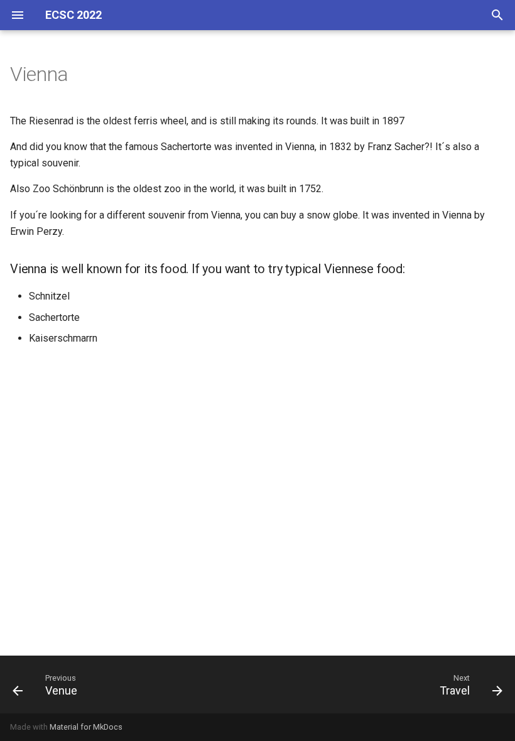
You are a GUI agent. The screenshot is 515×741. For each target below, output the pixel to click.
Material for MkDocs (86, 727)
